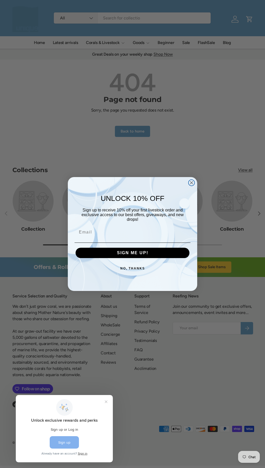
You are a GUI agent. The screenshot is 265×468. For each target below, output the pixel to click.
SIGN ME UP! (132, 253)
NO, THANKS (132, 268)
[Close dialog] (191, 183)
